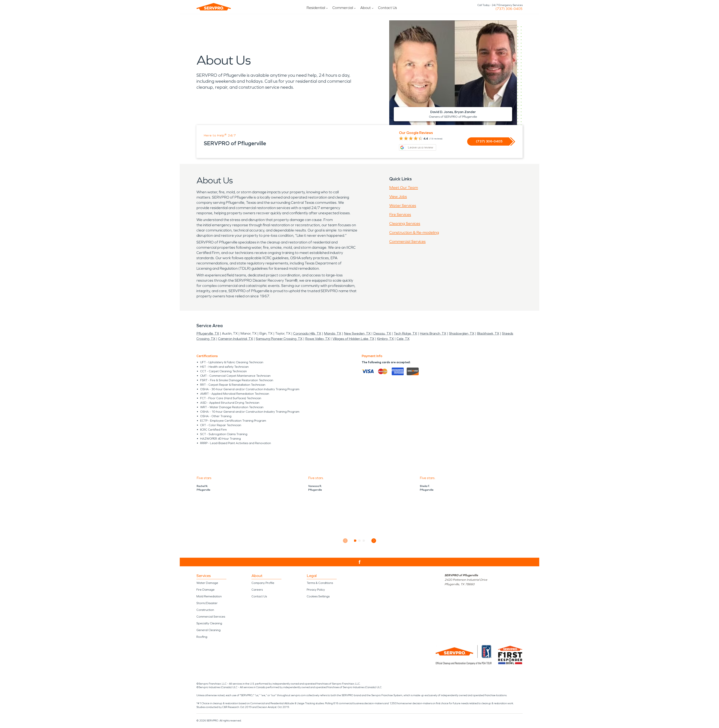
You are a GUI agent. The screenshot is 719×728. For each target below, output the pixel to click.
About (365, 8)
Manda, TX (332, 333)
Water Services (402, 205)
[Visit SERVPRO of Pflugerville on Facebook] (360, 562)
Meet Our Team (403, 187)
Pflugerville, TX (207, 333)
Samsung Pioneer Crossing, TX (279, 339)
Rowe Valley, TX (317, 339)
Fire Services (400, 214)
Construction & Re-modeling (414, 232)
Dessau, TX (382, 333)
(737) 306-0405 (509, 9)
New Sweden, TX (357, 333)
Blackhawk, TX (488, 333)
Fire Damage (205, 589)
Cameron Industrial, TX (235, 339)
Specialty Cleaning (209, 623)
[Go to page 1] (355, 541)
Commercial (342, 8)
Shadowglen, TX (461, 333)
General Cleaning (208, 630)
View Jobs (398, 196)
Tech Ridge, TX (405, 333)
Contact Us (387, 7)
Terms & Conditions (320, 583)
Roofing (201, 637)
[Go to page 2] (359, 541)
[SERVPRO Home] (213, 6)
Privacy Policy (316, 589)
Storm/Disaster (207, 603)
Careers (257, 589)
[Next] (374, 540)
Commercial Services (407, 241)
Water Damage (207, 583)
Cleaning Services (404, 223)
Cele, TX (403, 339)
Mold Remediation (209, 596)
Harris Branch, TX (433, 333)
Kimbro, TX (385, 339)
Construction (205, 610)
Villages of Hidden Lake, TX (353, 339)
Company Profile (262, 583)
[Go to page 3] (364, 541)
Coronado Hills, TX (307, 333)
